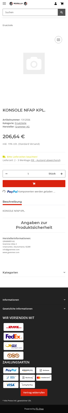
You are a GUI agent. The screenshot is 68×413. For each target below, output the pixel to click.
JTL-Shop (40, 408)
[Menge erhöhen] (61, 173)
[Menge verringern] (6, 173)
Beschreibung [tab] (12, 201)
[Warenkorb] (62, 3)
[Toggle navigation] (4, 2)
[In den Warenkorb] (34, 183)
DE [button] (46, 3)
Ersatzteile (20, 123)
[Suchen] (61, 12)
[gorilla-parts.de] (18, 3)
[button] (56, 3)
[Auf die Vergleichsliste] (58, 39)
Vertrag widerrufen (34, 392)
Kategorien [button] (10, 272)
